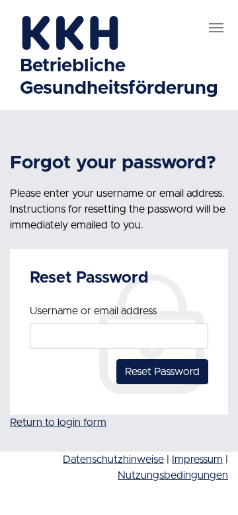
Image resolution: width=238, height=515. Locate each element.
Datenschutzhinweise (113, 459)
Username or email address (93, 311)
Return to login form (58, 422)
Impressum (197, 459)
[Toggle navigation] (216, 28)
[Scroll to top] (212, 489)
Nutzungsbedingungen (173, 475)
